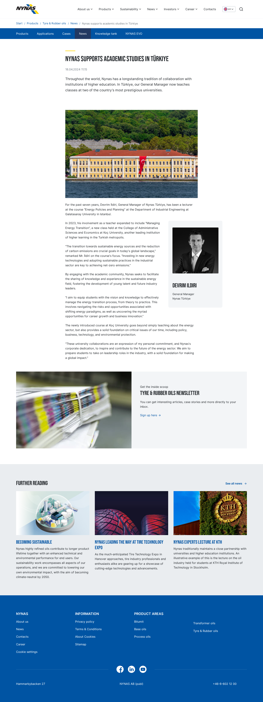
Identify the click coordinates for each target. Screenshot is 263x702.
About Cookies (85, 636)
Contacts (210, 9)
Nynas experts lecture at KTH (198, 542)
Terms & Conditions (88, 629)
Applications (45, 33)
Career (189, 9)
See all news (234, 483)
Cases (66, 33)
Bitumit (139, 621)
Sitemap (80, 644)
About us (83, 9)
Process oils (142, 636)
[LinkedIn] (131, 669)
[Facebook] (120, 669)
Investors (170, 9)
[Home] (27, 9)
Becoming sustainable (34, 542)
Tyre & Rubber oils (205, 631)
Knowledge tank (106, 33)
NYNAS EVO (134, 33)
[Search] (241, 9)
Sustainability (129, 9)
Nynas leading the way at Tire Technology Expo (129, 544)
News (151, 9)
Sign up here (148, 415)
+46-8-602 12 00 (225, 684)
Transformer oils (204, 623)
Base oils (140, 629)
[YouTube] (143, 669)
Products (105, 9)
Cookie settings (26, 652)
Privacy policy (84, 621)
